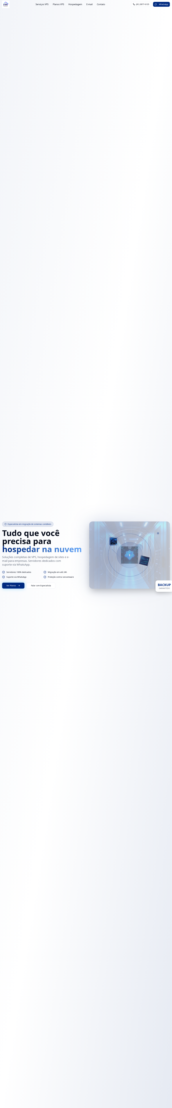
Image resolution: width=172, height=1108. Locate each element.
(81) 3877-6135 (142, 4)
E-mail (89, 4)
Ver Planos (11, 585)
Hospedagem (75, 4)
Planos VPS (58, 4)
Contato (101, 4)
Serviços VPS (42, 4)
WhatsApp (163, 4)
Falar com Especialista (41, 585)
